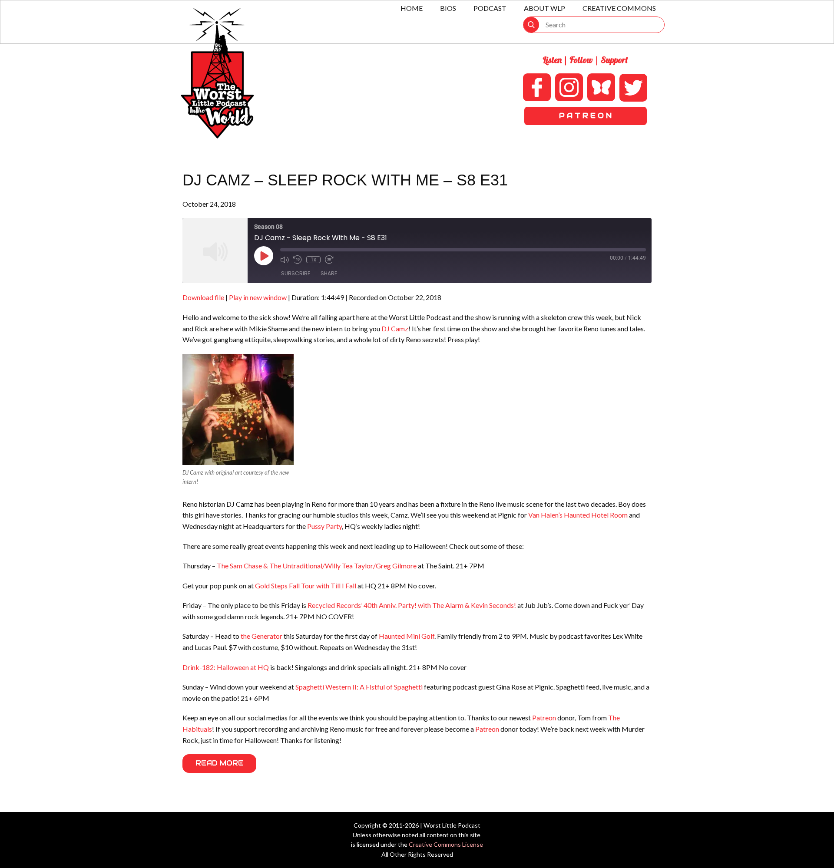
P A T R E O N (585, 115)
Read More (219, 763)
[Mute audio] (284, 260)
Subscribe (295, 273)
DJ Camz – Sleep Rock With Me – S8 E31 (345, 180)
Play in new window (258, 297)
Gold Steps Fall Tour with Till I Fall (305, 585)
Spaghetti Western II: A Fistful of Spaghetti (359, 687)
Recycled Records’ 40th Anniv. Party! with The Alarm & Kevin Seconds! (412, 605)
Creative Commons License (446, 844)
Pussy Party (324, 526)
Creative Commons (619, 8)
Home (411, 8)
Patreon (544, 717)
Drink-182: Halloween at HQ (225, 667)
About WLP (544, 8)
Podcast (489, 8)
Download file (203, 297)
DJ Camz (394, 328)
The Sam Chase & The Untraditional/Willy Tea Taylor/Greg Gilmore (317, 565)
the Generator (261, 636)
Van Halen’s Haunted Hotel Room (578, 515)
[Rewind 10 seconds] (297, 259)
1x (313, 260)
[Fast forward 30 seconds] (329, 259)
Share (329, 273)
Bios (448, 8)
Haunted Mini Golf (406, 636)
